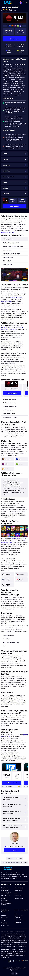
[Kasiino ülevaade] (11, 767)
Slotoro (3, 920)
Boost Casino (4, 917)
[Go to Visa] (10, 26)
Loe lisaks (16, 850)
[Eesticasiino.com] (7, 2)
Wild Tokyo (24, 862)
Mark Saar (14, 844)
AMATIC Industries (7, 579)
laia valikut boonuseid (15, 297)
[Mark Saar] (14, 837)
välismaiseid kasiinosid (7, 232)
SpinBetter (4, 915)
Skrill (6, 464)
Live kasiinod (4, 900)
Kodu (4, 862)
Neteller (20, 464)
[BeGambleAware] (3, 961)
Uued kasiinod (5, 890)
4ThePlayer (21, 574)
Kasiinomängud (19, 895)
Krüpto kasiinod (5, 895)
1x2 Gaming (8, 574)
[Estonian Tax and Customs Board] (16, 961)
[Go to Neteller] (18, 26)
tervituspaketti (5, 327)
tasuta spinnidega (6, 301)
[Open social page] (12, 973)
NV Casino (4, 923)
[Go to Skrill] (15, 26)
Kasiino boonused (19, 887)
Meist (16, 913)
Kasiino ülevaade (8, 786)
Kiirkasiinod (4, 898)
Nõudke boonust (14, 39)
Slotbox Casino (5, 925)
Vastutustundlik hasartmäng (19, 916)
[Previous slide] (4, 274)
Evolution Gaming (7, 584)
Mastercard (8, 459)
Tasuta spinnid (18, 890)
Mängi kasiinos (14, 206)
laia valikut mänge (17, 538)
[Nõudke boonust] (14, 18)
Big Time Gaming (20, 579)
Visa (19, 459)
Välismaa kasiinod (6, 893)
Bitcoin (6, 469)
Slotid (16, 893)
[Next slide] (24, 274)
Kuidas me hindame (20, 920)
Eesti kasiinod (4, 887)
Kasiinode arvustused (13, 862)
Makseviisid (18, 922)
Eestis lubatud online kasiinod (6, 904)
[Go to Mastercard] (12, 26)
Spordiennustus (19, 898)
